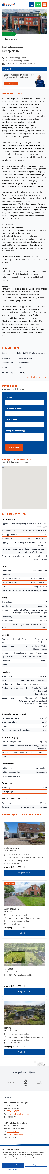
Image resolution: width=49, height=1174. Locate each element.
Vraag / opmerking (14, 430)
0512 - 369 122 (13, 1131)
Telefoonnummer (14, 408)
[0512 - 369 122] (31, 4)
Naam (8, 397)
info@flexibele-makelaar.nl (21, 1114)
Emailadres (11, 419)
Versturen (14, 447)
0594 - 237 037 (13, 1111)
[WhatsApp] (38, 4)
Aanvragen (11, 83)
